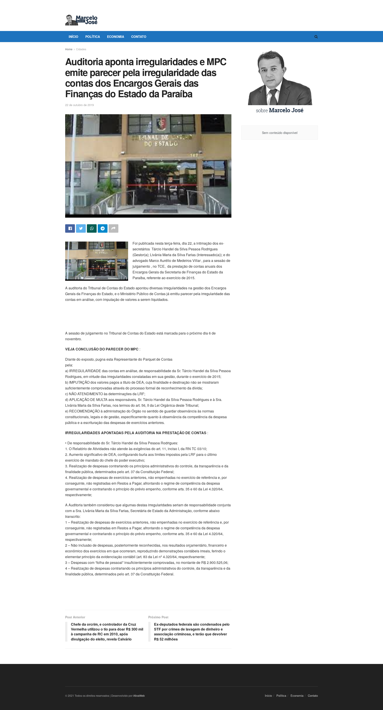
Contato (138, 36)
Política (92, 36)
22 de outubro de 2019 (79, 105)
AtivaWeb (139, 695)
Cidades (81, 49)
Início (73, 36)
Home (68, 49)
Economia (115, 36)
